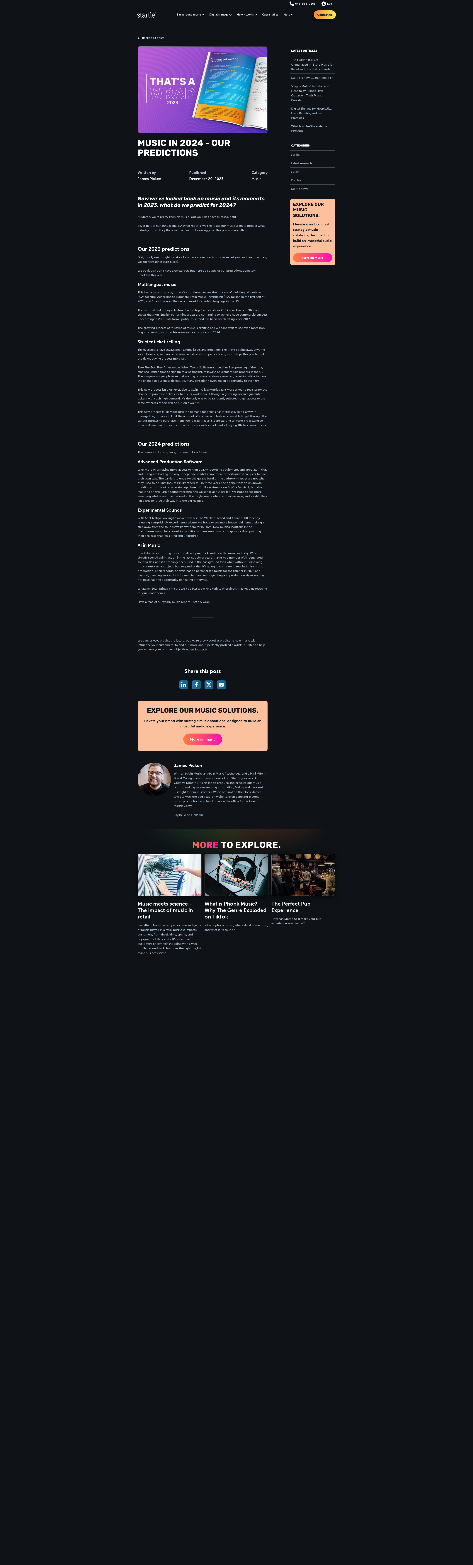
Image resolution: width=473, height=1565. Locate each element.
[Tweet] (209, 684)
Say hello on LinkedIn (188, 815)
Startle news (299, 188)
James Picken (149, 178)
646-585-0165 (305, 3)
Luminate (182, 297)
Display (296, 180)
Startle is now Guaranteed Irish (312, 77)
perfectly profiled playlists (224, 645)
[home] (146, 15)
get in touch (198, 649)
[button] (190, 15)
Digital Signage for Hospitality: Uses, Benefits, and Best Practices (311, 113)
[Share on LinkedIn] (183, 684)
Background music (189, 14)
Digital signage (218, 14)
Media (295, 154)
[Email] (221, 684)
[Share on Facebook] (196, 684)
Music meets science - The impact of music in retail (165, 910)
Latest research (301, 163)
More (286, 14)
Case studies (270, 14)
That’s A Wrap (180, 225)
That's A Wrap (200, 602)
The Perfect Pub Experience (290, 907)
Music (256, 178)
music (185, 217)
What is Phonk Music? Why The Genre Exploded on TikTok (235, 910)
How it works (245, 14)
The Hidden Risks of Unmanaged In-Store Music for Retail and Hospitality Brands (312, 64)
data (168, 319)
